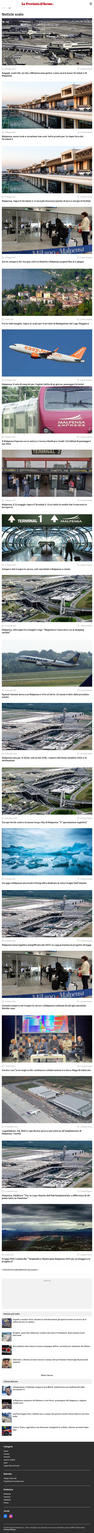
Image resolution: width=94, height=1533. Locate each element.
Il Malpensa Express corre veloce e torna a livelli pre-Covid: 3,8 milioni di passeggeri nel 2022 (46, 442)
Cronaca (6, 1454)
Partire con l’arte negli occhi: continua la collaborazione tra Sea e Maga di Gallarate (46, 1070)
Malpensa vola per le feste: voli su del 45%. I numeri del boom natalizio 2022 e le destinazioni (44, 759)
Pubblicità (7, 1500)
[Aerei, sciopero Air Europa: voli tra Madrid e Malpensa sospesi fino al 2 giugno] (47, 254)
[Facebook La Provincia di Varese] (5, 1517)
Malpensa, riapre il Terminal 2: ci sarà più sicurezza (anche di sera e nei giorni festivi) (46, 201)
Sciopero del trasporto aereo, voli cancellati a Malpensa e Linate (36, 569)
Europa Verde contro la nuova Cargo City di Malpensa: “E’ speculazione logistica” (44, 822)
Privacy (6, 1503)
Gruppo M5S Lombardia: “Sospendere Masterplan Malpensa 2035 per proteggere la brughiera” (46, 1260)
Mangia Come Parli (10, 1478)
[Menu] (91, 3)
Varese (6, 1451)
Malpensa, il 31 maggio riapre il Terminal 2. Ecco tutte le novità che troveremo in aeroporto (44, 506)
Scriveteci (7, 1497)
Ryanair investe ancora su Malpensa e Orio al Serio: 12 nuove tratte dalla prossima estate (45, 696)
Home (4, 8)
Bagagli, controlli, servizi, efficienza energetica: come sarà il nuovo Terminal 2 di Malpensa (44, 74)
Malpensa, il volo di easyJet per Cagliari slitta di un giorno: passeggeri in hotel (43, 384)
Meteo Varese (47, 1375)
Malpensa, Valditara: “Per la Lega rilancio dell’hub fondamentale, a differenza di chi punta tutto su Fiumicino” (46, 1197)
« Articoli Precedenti (11, 1270)
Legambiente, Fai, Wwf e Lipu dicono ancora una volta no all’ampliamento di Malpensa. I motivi (41, 1132)
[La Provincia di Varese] (38, 3)
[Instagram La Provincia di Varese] (11, 1517)
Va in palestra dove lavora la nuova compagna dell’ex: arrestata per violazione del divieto (51, 1346)
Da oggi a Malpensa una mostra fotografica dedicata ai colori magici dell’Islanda (44, 883)
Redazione (7, 1494)
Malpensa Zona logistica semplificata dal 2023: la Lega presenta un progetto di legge (46, 944)
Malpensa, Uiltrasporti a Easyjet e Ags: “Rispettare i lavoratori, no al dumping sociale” (43, 631)
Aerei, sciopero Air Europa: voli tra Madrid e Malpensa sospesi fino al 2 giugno (43, 261)
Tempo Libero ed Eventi (11, 1466)
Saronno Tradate (9, 1460)
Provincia (7, 1457)
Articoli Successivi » (29, 1270)
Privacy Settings (10, 1530)
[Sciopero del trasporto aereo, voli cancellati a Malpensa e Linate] (47, 561)
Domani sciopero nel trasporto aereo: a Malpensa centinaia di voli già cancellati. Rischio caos (44, 1007)
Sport (5, 1463)
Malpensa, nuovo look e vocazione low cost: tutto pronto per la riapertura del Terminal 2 (42, 138)
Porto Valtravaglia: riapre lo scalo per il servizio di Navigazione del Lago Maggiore (45, 323)
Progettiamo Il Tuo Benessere (14, 1481)
